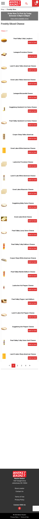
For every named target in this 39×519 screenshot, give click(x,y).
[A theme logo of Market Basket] (15, 3)
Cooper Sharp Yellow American (23, 134)
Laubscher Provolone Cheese (23, 162)
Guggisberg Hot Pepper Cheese (23, 327)
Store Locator (19, 488)
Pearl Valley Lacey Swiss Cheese (23, 231)
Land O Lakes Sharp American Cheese (23, 354)
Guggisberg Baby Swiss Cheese (23, 203)
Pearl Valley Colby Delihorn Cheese (23, 244)
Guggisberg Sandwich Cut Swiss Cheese (23, 107)
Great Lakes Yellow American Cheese (23, 80)
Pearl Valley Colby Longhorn (23, 38)
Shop (2, 9)
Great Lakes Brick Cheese (23, 217)
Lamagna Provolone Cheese (23, 52)
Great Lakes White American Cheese (23, 148)
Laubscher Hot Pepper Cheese (22, 285)
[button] (32, 42)
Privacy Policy (19, 500)
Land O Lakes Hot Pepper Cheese (23, 313)
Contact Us (19, 491)
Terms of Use (19, 497)
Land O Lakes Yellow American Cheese (23, 66)
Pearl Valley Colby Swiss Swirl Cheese (23, 340)
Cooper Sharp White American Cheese (23, 258)
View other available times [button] (20, 19)
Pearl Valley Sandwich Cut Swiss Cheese (23, 121)
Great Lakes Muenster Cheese (23, 189)
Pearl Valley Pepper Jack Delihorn (23, 299)
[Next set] (30, 366)
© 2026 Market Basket (19, 515)
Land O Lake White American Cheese (23, 176)
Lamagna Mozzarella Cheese (23, 93)
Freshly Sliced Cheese (15, 9)
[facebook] (19, 509)
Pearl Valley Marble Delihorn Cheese (23, 272)
